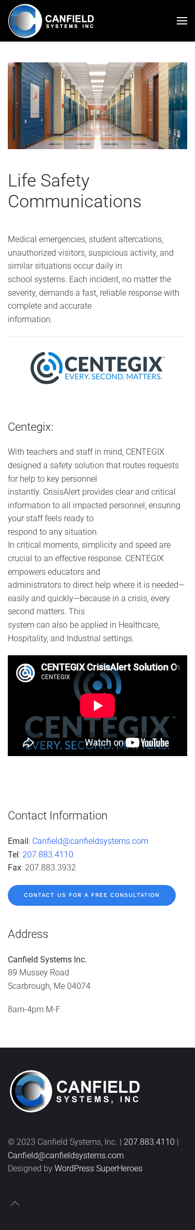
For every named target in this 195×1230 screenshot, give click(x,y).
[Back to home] (53, 21)
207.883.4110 (47, 854)
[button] (182, 21)
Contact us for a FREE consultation (92, 895)
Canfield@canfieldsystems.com (90, 841)
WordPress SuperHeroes (98, 1168)
